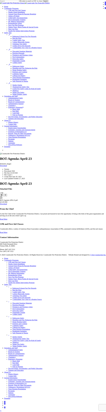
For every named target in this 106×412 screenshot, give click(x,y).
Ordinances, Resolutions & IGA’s (19, 387)
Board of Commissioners (16, 353)
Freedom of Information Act (17, 383)
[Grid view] (1, 195)
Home (6, 258)
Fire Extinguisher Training (16, 271)
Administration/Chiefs (15, 350)
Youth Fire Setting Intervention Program (21, 283)
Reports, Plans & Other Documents (19, 385)
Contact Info (12, 376)
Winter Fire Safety (18, 344)
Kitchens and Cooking (19, 324)
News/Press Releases (15, 396)
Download (3, 166)
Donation (7, 398)
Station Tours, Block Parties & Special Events (23, 279)
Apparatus (11, 395)
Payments (11, 391)
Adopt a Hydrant (13, 268)
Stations (10, 393)
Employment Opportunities (17, 380)
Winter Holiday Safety (19, 346)
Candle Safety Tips (18, 292)
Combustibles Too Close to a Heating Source (27, 299)
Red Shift (15, 363)
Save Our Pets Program (16, 277)
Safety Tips (7, 284)
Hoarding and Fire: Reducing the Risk (24, 320)
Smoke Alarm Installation (16, 264)
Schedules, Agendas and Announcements (21, 381)
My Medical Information (16, 273)
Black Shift (16, 361)
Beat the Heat (16, 290)
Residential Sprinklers (19, 331)
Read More (3, 219)
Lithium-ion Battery (18, 327)
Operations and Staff (11, 348)
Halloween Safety (18, 318)
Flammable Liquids (18, 312)
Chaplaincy (12, 357)
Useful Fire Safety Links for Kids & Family (26, 340)
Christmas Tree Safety (19, 296)
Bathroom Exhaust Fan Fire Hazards (24, 288)
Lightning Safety (17, 325)
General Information (10, 378)
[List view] (5, 195)
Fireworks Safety (18, 311)
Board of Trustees (14, 352)
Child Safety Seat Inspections (17, 269)
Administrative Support (15, 355)
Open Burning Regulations (21, 329)
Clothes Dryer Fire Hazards (21, 297)
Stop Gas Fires (13, 281)
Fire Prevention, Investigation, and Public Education (25, 368)
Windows (15, 342)
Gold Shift (15, 365)
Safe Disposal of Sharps (20, 333)
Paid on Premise (17, 367)
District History (13, 374)
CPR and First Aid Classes (17, 262)
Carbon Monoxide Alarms (21, 294)
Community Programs (11, 260)
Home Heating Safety (19, 322)
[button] (0, 411)
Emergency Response (15, 359)
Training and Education (16, 370)
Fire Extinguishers (18, 309)
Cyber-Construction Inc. (98, 255)
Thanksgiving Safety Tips (20, 339)
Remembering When (15, 275)
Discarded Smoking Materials (22, 303)
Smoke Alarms (17, 337)
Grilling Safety (17, 314)
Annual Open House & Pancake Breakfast (22, 266)
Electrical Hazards (18, 305)
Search (45, 1)
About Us (7, 372)
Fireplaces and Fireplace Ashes (22, 307)
